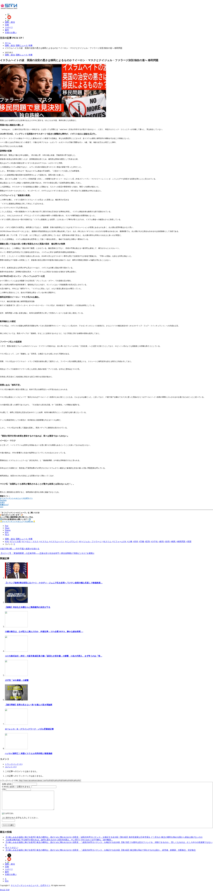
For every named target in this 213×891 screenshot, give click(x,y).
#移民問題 (181, 541)
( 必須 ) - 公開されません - (17, 787)
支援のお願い (11, 32)
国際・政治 (10, 22)
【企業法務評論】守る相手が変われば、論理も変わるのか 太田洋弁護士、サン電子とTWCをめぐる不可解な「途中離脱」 (59, 840)
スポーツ (9, 27)
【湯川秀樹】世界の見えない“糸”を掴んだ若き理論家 (28, 705)
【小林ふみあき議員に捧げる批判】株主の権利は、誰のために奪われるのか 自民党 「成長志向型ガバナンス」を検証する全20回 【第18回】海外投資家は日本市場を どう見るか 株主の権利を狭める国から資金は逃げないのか (104, 837)
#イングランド (71, 541)
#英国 (188, 541)
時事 (31, 55)
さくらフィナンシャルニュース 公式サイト (30, 885)
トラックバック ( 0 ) (13, 764)
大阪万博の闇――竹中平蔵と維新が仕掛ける (19, 549)
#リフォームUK (119, 541)
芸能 (7, 25)
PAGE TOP (4, 890)
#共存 (135, 541)
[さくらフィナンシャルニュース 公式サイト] (9, 8)
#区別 (147, 541)
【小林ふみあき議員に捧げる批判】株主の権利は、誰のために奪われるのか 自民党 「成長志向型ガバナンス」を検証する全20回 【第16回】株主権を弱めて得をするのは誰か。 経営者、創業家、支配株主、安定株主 (100, 850)
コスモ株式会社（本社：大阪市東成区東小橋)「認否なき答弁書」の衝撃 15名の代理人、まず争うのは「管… (53, 656)
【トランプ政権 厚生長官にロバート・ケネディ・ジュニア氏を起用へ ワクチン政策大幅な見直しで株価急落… (54, 583)
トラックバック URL (9, 780)
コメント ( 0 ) (11, 767)
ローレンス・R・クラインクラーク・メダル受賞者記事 (29, 729)
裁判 (7, 30)
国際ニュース (22, 55)
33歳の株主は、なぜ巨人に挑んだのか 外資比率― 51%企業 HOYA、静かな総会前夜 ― (44, 631)
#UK (7, 541)
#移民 (173, 541)
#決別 (167, 541)
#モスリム (107, 541)
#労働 (141, 541)
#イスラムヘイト (56, 541)
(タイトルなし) (11, 847)
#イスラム (43, 541)
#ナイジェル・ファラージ (90, 541)
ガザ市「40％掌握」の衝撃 (17, 680)
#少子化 (154, 541)
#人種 (129, 541)
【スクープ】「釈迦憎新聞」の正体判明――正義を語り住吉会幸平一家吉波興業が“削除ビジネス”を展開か (47, 553)
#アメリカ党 (15, 541)
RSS (7, 881)
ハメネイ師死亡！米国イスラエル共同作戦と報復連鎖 (28, 753)
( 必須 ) (7, 784)
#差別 (161, 541)
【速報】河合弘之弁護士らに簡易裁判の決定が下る (27, 607)
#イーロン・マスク (30, 541)
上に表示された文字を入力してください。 (20, 818)
